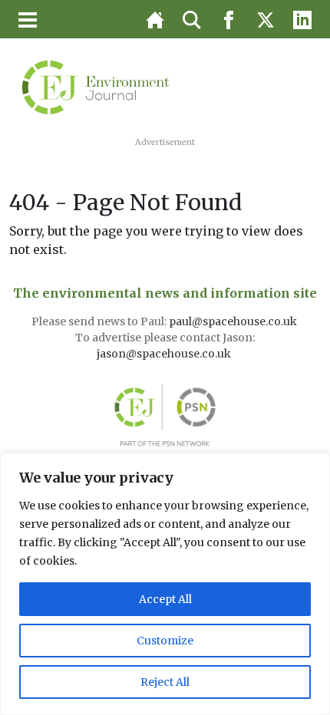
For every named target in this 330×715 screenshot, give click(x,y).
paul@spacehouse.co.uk (234, 321)
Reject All (165, 682)
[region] (165, 584)
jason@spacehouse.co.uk (165, 354)
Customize (165, 640)
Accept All (165, 599)
